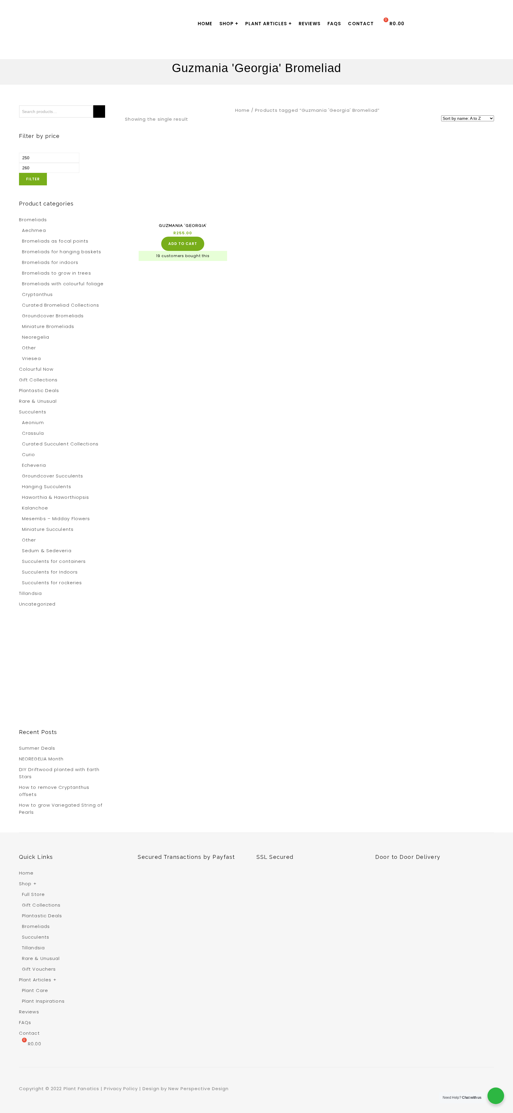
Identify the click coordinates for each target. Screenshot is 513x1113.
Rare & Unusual (38, 401)
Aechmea (34, 230)
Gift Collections (38, 380)
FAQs (334, 23)
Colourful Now (36, 369)
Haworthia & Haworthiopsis (55, 497)
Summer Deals (37, 748)
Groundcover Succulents (52, 476)
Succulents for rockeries (52, 582)
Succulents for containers (54, 561)
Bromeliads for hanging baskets (61, 252)
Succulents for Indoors (50, 572)
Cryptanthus (37, 294)
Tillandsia (30, 593)
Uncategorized (37, 604)
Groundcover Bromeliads (53, 316)
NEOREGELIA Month (41, 759)
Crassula (33, 433)
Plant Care (35, 990)
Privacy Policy (121, 1088)
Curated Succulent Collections (60, 444)
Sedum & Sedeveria (47, 550)
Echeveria (34, 465)
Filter (33, 178)
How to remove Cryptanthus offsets (54, 790)
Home (205, 23)
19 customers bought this (183, 255)
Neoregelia (35, 337)
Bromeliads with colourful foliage (63, 284)
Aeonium (33, 422)
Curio (28, 454)
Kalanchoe (35, 508)
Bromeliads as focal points (55, 241)
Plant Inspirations (43, 1001)
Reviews (310, 23)
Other (29, 348)
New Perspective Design (199, 1088)
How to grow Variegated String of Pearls (60, 808)
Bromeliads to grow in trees (56, 273)
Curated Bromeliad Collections (60, 305)
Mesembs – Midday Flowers (56, 518)
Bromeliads (33, 219)
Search (99, 111)
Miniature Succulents (48, 529)
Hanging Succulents (46, 486)
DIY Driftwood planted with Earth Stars (59, 773)
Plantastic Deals (39, 390)
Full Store (33, 894)
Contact (361, 23)
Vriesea (31, 358)
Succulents (32, 412)
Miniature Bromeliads (48, 326)
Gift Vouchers (39, 969)
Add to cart (182, 243)
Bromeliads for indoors (50, 262)
